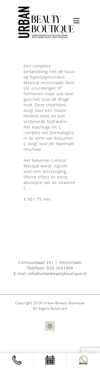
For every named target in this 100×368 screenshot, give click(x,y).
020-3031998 (60, 268)
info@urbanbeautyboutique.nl (57, 273)
